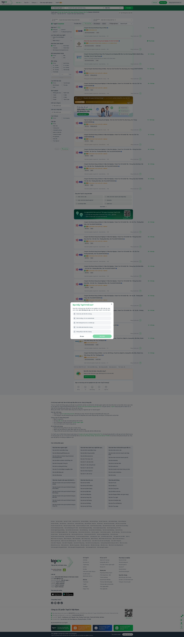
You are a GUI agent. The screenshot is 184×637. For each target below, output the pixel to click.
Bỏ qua (82, 336)
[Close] (111, 304)
